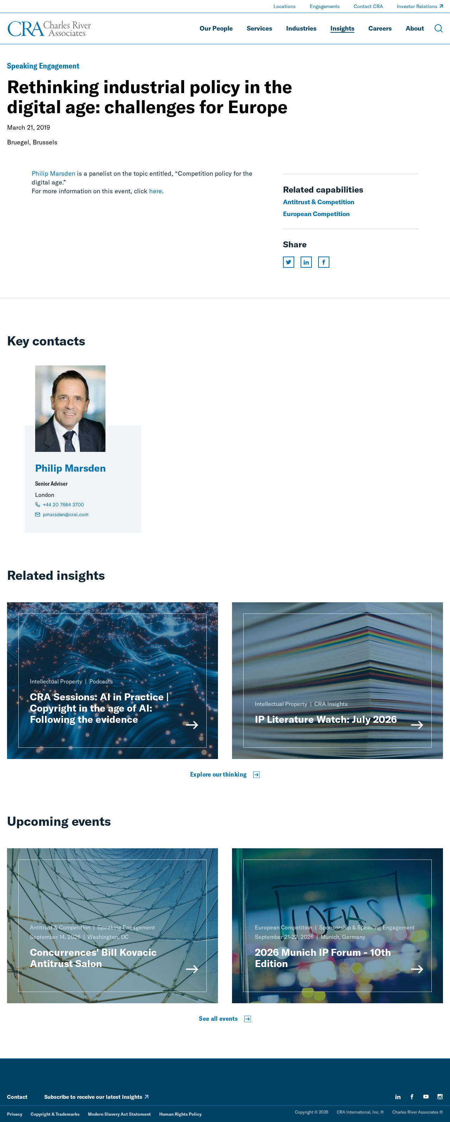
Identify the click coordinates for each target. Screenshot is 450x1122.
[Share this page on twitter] (288, 262)
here (155, 191)
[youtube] (426, 1096)
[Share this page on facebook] (323, 262)
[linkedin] (398, 1096)
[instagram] (440, 1096)
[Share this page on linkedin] (306, 262)
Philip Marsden (53, 173)
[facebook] (412, 1096)
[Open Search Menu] (439, 28)
